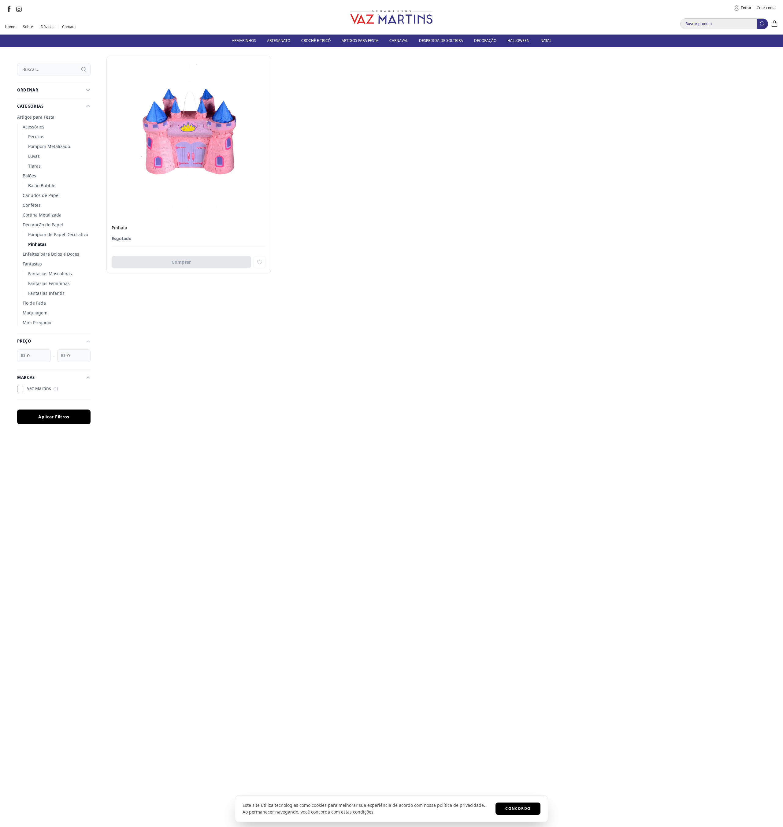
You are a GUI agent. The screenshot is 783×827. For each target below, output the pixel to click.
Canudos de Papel (41, 195)
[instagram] (19, 9)
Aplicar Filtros (53, 417)
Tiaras (34, 166)
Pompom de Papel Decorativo (58, 234)
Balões (29, 176)
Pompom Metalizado (49, 146)
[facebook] (9, 9)
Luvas (34, 156)
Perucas (36, 136)
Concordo (518, 808)
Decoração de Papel (43, 225)
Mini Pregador (37, 322)
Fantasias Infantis (46, 293)
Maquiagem (35, 313)
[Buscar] (83, 69)
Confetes (32, 205)
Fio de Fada (34, 303)
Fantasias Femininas (49, 283)
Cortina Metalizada (42, 215)
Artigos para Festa (35, 117)
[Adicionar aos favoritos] (260, 262)
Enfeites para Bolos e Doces (51, 254)
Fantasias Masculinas (50, 273)
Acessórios (33, 127)
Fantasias (32, 264)
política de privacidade (460, 805)
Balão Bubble (41, 185)
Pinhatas (37, 244)
